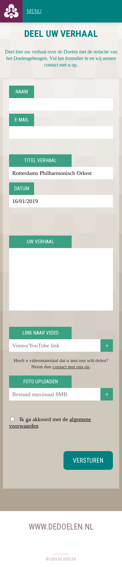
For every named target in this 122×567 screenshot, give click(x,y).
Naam (21, 92)
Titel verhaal (40, 160)
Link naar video (40, 333)
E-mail (21, 120)
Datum (21, 188)
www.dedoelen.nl (61, 526)
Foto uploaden (40, 382)
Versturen (88, 460)
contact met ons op (71, 366)
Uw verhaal (40, 242)
